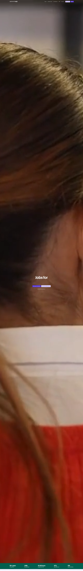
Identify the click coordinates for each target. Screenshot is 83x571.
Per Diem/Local (50, 1)
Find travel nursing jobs (36, 286)
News (59, 1)
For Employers (55, 1)
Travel (45, 1)
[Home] (13, 1)
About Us (62, 1)
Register (72, 1)
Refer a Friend (68, 1)
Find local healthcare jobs (46, 286)
